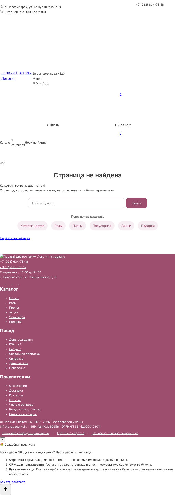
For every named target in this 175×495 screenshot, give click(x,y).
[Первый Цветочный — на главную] (16, 78)
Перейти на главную (15, 238)
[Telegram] (160, 12)
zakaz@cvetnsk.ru (13, 267)
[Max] (170, 11)
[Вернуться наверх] (5, 489)
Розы (58, 226)
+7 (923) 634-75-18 (150, 4)
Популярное (102, 226)
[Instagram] (140, 12)
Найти (136, 203)
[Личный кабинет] (100, 54)
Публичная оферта (70, 433)
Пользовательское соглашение (115, 433)
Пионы (77, 226)
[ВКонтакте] (150, 12)
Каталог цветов (32, 226)
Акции (126, 226)
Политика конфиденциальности (25, 433)
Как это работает (12, 482)
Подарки (148, 226)
